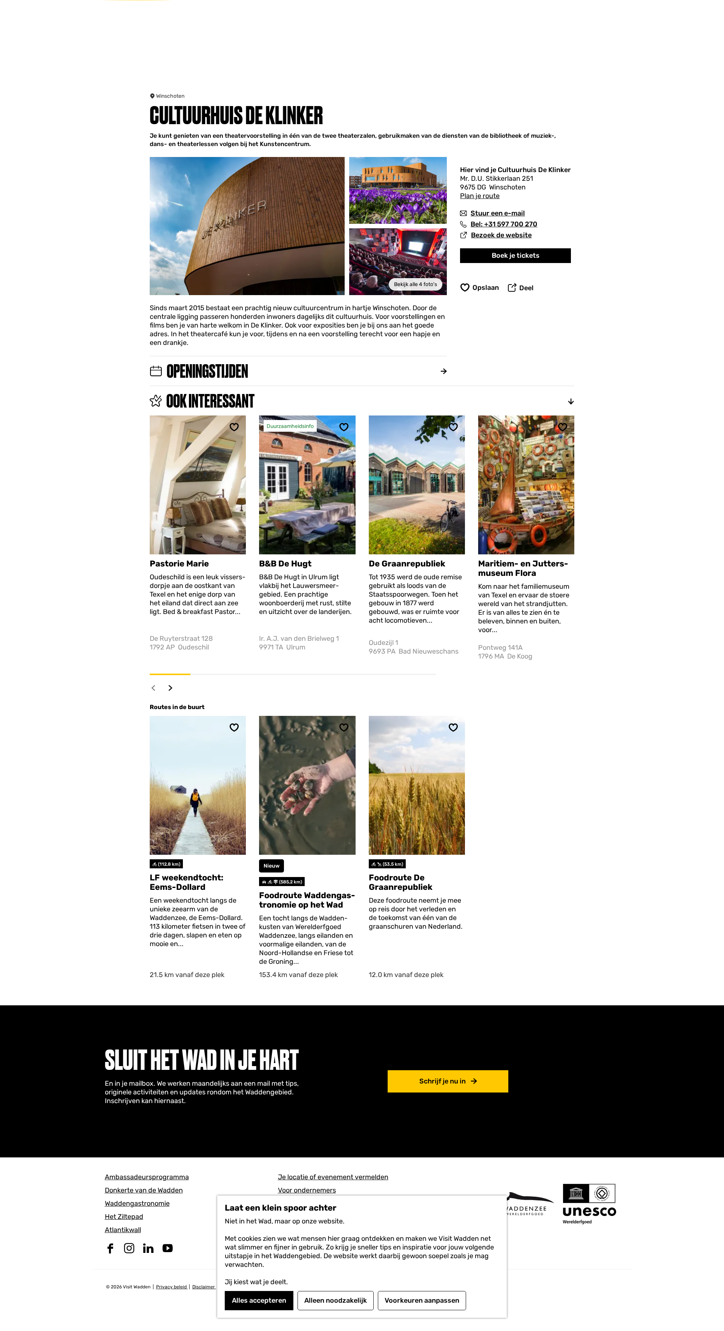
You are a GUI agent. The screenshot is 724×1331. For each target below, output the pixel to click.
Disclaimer (204, 1286)
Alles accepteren (259, 1300)
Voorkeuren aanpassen (422, 1300)
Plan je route (480, 196)
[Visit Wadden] (524, 1203)
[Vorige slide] (153, 687)
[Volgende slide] (170, 687)
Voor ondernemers (307, 1190)
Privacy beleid (172, 1286)
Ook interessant (210, 401)
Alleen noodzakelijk (335, 1300)
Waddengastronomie (137, 1203)
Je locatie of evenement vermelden (333, 1177)
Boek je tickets (516, 255)
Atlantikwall (123, 1230)
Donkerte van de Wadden (144, 1190)
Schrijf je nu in (442, 1081)
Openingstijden (207, 371)
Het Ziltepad (124, 1217)
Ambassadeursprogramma (147, 1177)
